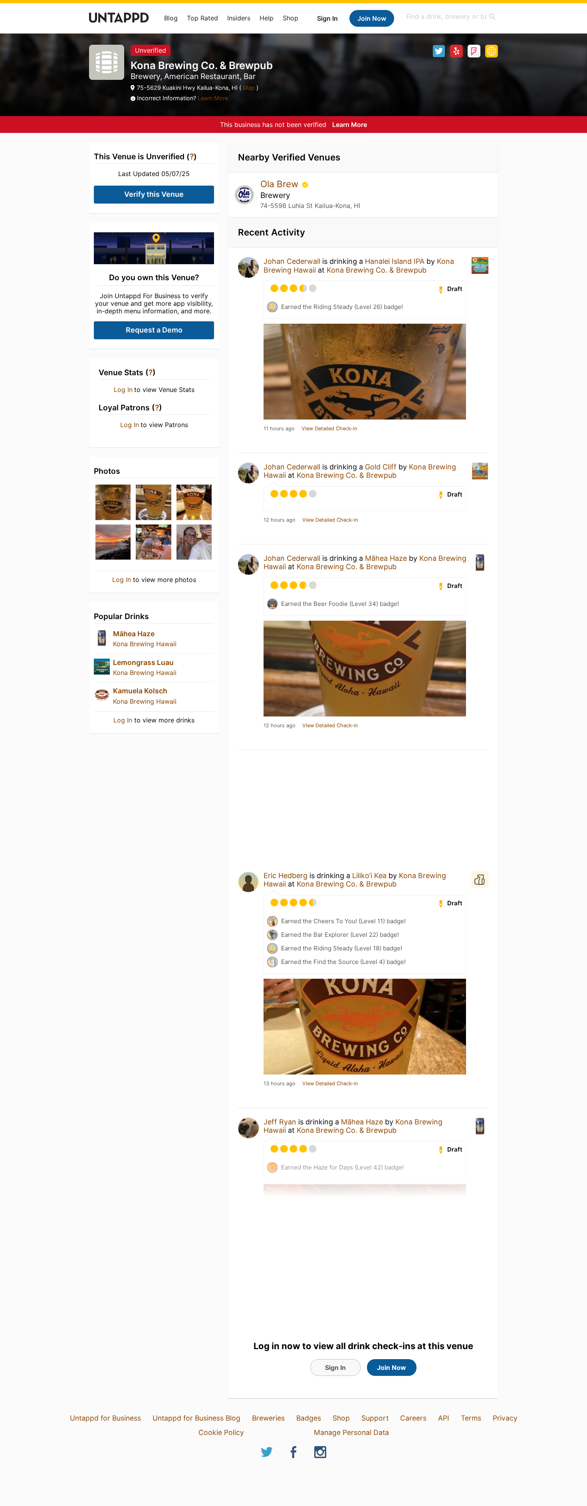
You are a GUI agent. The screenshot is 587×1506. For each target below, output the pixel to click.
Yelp (456, 51)
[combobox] (451, 17)
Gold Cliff (381, 467)
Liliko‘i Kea (369, 875)
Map (248, 87)
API (443, 1418)
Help (267, 18)
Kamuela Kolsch (140, 691)
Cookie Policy (221, 1432)
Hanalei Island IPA (394, 261)
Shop (290, 18)
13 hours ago (279, 1083)
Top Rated (202, 18)
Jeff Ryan (280, 1122)
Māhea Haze (134, 633)
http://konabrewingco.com (491, 51)
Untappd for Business (105, 1418)
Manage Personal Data (351, 1432)
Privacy (505, 1418)
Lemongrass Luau (143, 662)
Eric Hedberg (285, 875)
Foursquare (474, 51)
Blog (171, 18)
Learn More (213, 98)
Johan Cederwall (292, 261)
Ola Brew (280, 183)
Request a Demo (154, 330)
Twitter (438, 51)
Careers (413, 1418)
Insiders (238, 18)
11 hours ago (279, 428)
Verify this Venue (154, 194)
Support (375, 1418)
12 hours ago (279, 520)
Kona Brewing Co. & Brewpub (376, 270)
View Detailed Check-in (329, 428)
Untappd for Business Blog (196, 1418)
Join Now (371, 18)
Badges (308, 1418)
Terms (471, 1418)
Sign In (327, 18)
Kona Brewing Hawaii (144, 644)
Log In (123, 389)
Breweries (268, 1418)
